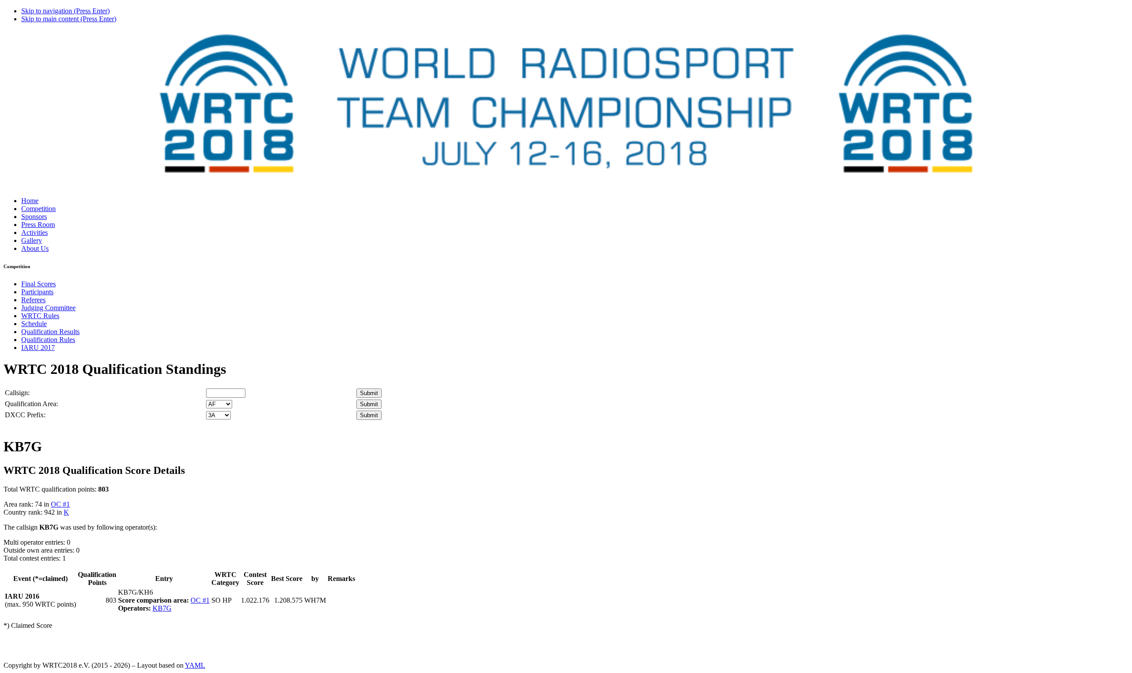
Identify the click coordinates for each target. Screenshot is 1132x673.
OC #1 (60, 504)
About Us (35, 248)
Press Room (38, 224)
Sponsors (34, 216)
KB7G (162, 608)
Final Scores (38, 284)
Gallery (31, 240)
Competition (38, 208)
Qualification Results (50, 331)
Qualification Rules (48, 339)
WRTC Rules (40, 315)
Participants (37, 292)
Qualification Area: (31, 404)
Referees (33, 300)
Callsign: (17, 392)
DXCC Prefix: (25, 415)
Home (29, 200)
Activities (34, 232)
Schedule (34, 323)
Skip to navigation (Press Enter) (65, 11)
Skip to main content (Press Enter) (68, 19)
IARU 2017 (38, 347)
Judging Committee (48, 308)
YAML (195, 665)
